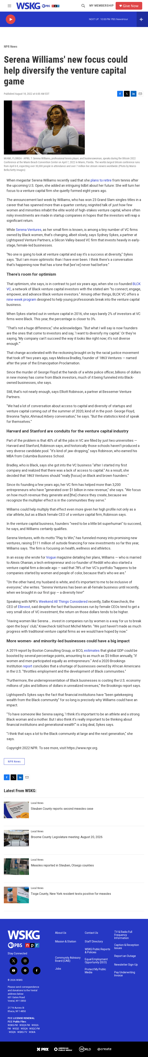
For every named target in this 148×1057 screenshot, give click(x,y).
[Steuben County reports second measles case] (16, 810)
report (27, 666)
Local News (37, 803)
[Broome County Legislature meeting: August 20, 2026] (16, 838)
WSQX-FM (24, 1025)
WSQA (24, 1028)
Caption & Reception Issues (126, 947)
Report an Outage (125, 956)
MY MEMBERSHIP (101, 5)
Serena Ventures (28, 230)
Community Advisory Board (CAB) (68, 959)
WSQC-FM (34, 1028)
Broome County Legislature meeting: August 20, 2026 (67, 837)
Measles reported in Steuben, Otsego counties (62, 865)
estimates (92, 650)
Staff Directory (94, 941)
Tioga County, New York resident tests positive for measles (71, 894)
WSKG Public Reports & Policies (97, 951)
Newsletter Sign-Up (126, 964)
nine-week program (21, 299)
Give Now (130, 6)
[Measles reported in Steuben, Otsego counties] (16, 866)
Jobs (58, 968)
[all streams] (142, 19)
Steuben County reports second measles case (62, 808)
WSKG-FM (13, 1025)
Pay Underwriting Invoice (124, 974)
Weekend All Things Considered (63, 601)
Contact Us (91, 932)
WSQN (12, 1032)
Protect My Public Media (95, 971)
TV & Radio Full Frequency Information (123, 935)
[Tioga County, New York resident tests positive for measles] (16, 895)
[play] (11, 19)
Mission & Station (65, 941)
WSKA (32, 1032)
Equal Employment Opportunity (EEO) (96, 961)
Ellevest (24, 607)
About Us (60, 932)
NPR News (10, 46)
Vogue (51, 557)
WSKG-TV (22, 1032)
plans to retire (101, 180)
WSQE (16, 1028)
